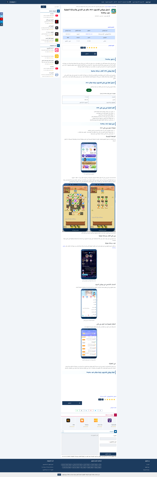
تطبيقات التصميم (87, 464)
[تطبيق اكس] (50, 28)
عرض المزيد (64, 474)
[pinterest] (91, 410)
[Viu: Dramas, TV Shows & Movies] (50, 56)
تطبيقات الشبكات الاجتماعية (66, 464)
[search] (7, 2)
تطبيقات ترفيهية (98, 467)
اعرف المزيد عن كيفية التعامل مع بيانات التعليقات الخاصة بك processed (76, 456)
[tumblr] (82, 410)
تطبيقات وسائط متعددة (67, 467)
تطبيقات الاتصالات (94, 464)
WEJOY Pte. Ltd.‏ (89, 34)
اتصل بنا (148, 464)
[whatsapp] (77, 410)
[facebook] (15, 2)
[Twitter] (1, 16)
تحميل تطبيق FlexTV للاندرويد (48, 464)
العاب (114, 2)
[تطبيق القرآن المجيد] (50, 40)
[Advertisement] (89, 22)
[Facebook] (1, 13)
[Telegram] (1, 21)
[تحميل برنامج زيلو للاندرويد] (68, 423)
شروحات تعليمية (108, 2)
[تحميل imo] (50, 75)
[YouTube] (50, 16)
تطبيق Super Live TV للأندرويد (48, 470)
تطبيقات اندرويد (135, 2)
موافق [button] (59, 474)
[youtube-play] (12, 2)
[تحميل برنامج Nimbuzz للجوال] (82, 423)
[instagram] (10, 2)
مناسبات (102, 2)
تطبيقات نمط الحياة (75, 467)
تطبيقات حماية (83, 467)
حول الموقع (147, 467)
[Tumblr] (1, 24)
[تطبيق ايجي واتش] (50, 22)
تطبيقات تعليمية (90, 467)
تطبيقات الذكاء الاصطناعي (77, 464)
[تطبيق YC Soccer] (50, 34)
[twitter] (14, 2)
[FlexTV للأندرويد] (50, 50)
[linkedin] (86, 410)
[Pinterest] (1, 19)
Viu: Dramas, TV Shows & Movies (47, 467)
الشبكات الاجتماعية (126, 2)
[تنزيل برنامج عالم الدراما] (109, 423)
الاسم (114, 435)
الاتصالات (119, 2)
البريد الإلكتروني (112, 442)
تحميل (89, 90)
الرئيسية (141, 2)
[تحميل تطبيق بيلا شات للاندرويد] (96, 423)
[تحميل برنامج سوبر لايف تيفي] (50, 62)
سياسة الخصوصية (146, 470)
